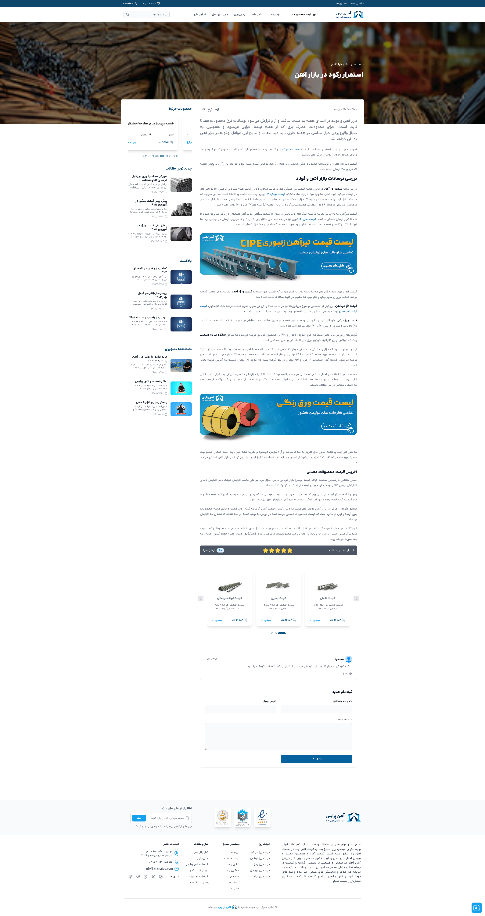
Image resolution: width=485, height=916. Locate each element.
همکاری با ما (341, 3)
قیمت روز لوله (261, 876)
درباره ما (235, 852)
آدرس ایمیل (269, 701)
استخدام (234, 876)
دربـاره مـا (275, 14)
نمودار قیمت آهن (199, 870)
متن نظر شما (345, 719)
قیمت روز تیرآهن (260, 858)
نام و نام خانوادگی (342, 701)
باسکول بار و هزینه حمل (151, 402)
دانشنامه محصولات (198, 876)
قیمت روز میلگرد (260, 852)
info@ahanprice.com (159, 869)
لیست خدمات (231, 858)
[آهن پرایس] (321, 817)
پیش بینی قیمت (199, 882)
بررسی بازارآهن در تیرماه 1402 (148, 318)
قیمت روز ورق (261, 864)
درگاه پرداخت (357, 3)
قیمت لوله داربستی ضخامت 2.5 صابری (162, 124)
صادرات (235, 888)
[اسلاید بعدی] (356, 598)
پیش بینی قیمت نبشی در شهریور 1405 (151, 203)
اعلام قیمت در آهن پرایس (151, 382)
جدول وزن (239, 14)
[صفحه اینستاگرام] (161, 877)
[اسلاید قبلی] (201, 598)
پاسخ (345, 673)
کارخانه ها (233, 882)
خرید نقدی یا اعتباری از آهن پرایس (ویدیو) (149, 359)
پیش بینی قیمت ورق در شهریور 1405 (152, 227)
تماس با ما (257, 14)
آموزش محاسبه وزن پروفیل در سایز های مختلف (149, 178)
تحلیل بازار (200, 14)
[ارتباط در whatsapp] (146, 877)
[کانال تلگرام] (138, 877)
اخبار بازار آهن (339, 64)
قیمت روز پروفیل (260, 870)
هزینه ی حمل (220, 14)
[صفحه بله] (130, 876)
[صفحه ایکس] (153, 877)
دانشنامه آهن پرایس (197, 864)
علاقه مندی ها (149, 3)
